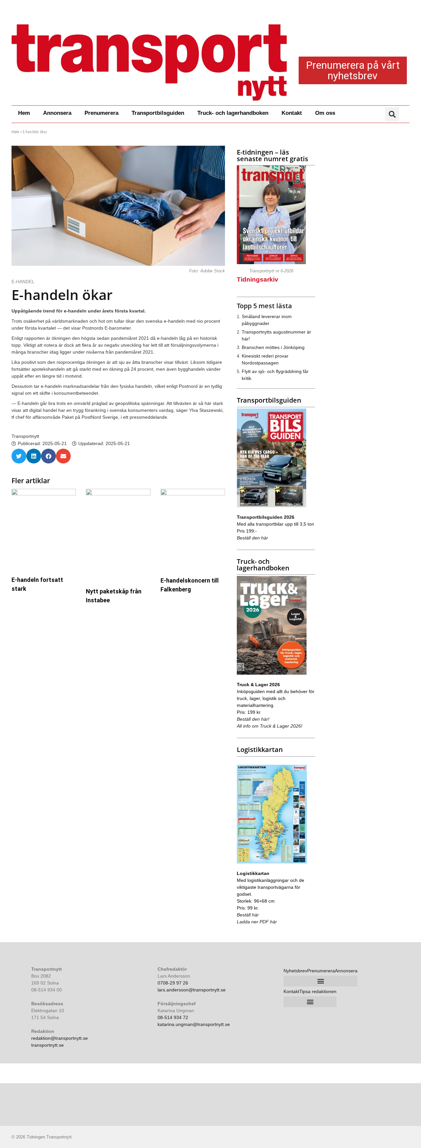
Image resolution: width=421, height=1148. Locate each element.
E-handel (24, 281)
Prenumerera (101, 113)
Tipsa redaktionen (317, 991)
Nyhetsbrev (295, 970)
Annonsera (57, 113)
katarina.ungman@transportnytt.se (194, 1024)
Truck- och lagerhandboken (232, 113)
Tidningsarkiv (257, 279)
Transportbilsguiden (158, 113)
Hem (24, 113)
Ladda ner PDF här (257, 921)
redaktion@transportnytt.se (59, 1038)
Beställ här (248, 914)
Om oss (325, 113)
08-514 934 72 (173, 1017)
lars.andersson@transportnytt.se (192, 989)
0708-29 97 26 (173, 983)
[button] (392, 114)
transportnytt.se (47, 1045)
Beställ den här (252, 537)
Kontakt (292, 113)
